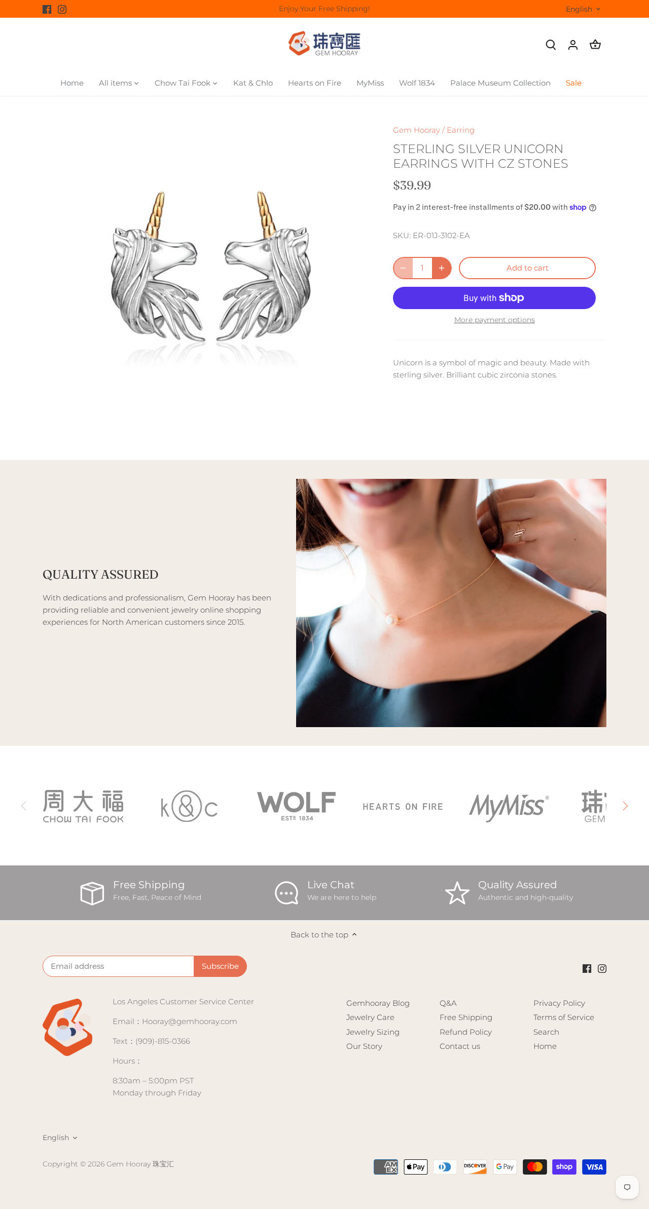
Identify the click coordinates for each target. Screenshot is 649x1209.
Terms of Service (563, 1017)
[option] (206, 278)
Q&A (448, 1003)
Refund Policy (466, 1032)
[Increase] (441, 268)
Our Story (364, 1046)
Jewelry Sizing (373, 1032)
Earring (461, 130)
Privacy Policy (559, 1003)
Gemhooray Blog (378, 1003)
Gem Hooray (416, 130)
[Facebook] (47, 9)
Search (546, 1032)
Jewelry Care (370, 1017)
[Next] (625, 806)
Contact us (460, 1046)
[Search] (550, 44)
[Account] (573, 44)
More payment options (494, 320)
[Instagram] (62, 9)
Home (545, 1046)
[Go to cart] (595, 44)
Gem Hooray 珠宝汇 (140, 1164)
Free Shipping (466, 1017)
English (579, 9)
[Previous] (24, 806)
